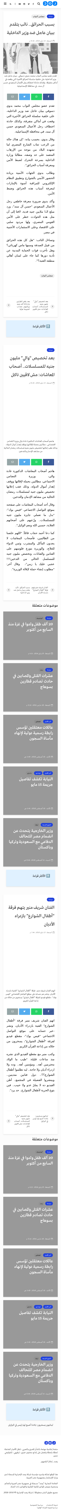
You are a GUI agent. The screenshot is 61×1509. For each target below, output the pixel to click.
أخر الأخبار (48, 722)
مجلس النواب (38, 16)
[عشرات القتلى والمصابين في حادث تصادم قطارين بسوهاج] (30, 687)
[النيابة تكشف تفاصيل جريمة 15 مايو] (30, 790)
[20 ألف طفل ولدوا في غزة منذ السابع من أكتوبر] (30, 635)
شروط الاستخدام (52, 1505)
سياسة (51, 16)
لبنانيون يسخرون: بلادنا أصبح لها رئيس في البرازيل (30, 1425)
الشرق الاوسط (46, 825)
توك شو (38, 773)
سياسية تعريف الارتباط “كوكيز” (47, 1508)
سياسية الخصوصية (36, 1505)
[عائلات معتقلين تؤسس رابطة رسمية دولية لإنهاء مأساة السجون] (30, 739)
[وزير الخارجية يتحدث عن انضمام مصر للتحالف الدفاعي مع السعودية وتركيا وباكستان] (30, 842)
